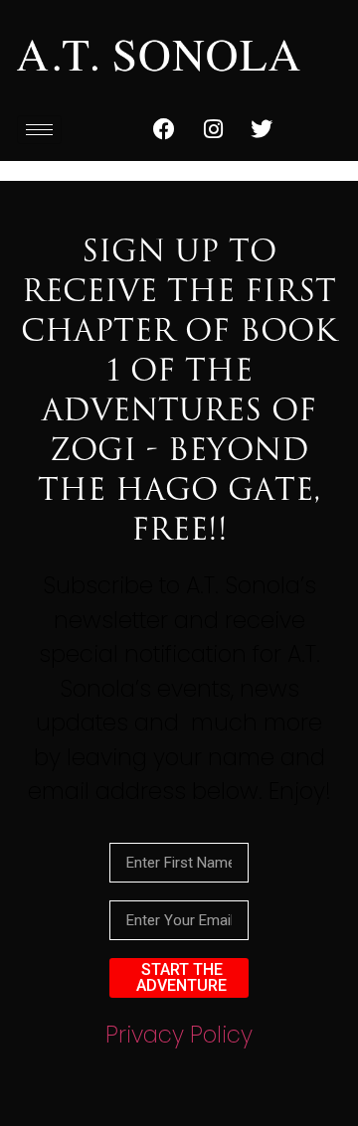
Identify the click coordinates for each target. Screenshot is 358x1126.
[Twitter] (261, 129)
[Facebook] (164, 129)
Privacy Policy (179, 1034)
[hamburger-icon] (39, 129)
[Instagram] (213, 129)
